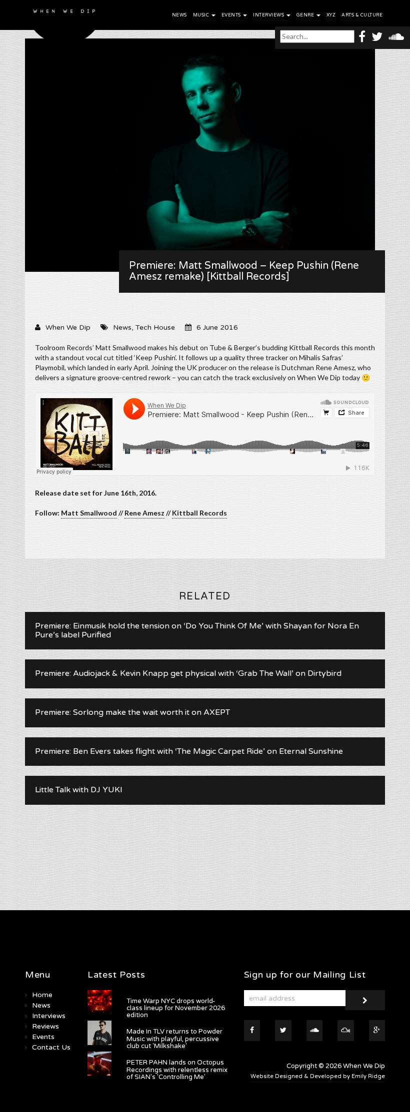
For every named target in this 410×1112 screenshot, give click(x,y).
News (179, 15)
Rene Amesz (144, 513)
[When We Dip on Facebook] (362, 36)
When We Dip (68, 327)
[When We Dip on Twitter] (377, 36)
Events (232, 15)
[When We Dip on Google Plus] (377, 1030)
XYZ (331, 15)
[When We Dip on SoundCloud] (396, 36)
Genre (306, 15)
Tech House (155, 327)
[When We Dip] (64, 24)
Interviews (269, 15)
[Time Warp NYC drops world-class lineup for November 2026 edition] (100, 1002)
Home (42, 995)
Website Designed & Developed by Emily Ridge (317, 1076)
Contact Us (51, 1047)
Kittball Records (199, 513)
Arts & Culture (362, 15)
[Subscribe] (365, 1000)
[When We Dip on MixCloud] (346, 1030)
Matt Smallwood (89, 513)
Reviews (45, 1026)
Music (201, 15)
